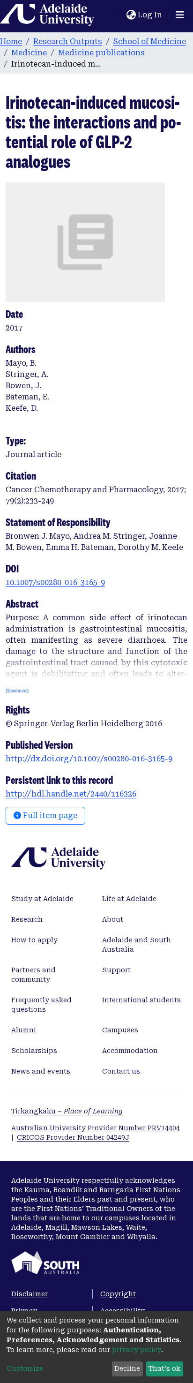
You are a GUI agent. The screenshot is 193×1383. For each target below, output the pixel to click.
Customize (25, 1368)
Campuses (120, 1030)
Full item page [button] (49, 815)
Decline (127, 1368)
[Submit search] (119, 15)
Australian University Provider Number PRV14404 (95, 1128)
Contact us (121, 1071)
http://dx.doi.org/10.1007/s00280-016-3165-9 (89, 758)
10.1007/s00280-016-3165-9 (55, 582)
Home (11, 41)
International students (141, 1000)
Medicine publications (101, 52)
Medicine (29, 52)
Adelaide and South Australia (136, 944)
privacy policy (136, 1349)
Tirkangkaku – (67, 1111)
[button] (131, 15)
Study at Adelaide (42, 898)
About (112, 919)
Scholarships (34, 1050)
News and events (40, 1071)
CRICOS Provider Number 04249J (73, 1137)
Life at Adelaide (129, 898)
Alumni (23, 1030)
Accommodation (130, 1050)
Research (27, 919)
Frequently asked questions (41, 1004)
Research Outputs (67, 41)
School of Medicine (149, 41)
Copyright (118, 1294)
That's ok (164, 1368)
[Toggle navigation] (180, 15)
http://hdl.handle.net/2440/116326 (71, 793)
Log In (150, 14)
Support (116, 970)
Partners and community (33, 974)
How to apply (34, 940)
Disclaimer (29, 1294)
